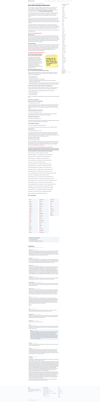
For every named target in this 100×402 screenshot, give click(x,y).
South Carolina (41, 232)
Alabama (30, 199)
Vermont (51, 206)
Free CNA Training (60, 393)
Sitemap (59, 397)
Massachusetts (41, 199)
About (59, 395)
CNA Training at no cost (43, 193)
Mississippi (41, 204)
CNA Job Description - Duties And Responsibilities (49, 393)
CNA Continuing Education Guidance (48, 391)
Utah (51, 204)
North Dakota (64, 52)
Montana (63, 41)
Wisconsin (51, 211)
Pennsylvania (64, 57)
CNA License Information (46, 396)
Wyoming (51, 213)
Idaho (30, 218)
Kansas (30, 225)
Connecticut (63, 15)
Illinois (30, 220)
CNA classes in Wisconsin (33, 239)
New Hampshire (41, 213)
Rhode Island (41, 230)
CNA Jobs (44, 395)
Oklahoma (40, 225)
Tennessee (51, 201)
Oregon (40, 227)
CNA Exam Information (46, 392)
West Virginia (64, 70)
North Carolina (41, 220)
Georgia (63, 20)
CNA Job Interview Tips (46, 394)
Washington (63, 69)
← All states (63, 5)
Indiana (63, 25)
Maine (30, 230)
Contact (59, 396)
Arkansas (30, 204)
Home (28, 3)
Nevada (40, 211)
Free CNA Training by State (33, 3)
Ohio (40, 223)
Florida (30, 213)
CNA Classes (59, 390)
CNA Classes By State (46, 390)
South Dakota (52, 199)
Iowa (29, 223)
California (30, 206)
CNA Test (59, 392)
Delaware (30, 211)
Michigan (40, 201)
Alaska (30, 201)
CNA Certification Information (47, 389)
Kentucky (30, 227)
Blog (58, 394)
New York (40, 218)
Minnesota (63, 37)
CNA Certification (60, 391)
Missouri (40, 206)
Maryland (30, 232)
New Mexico (63, 48)
